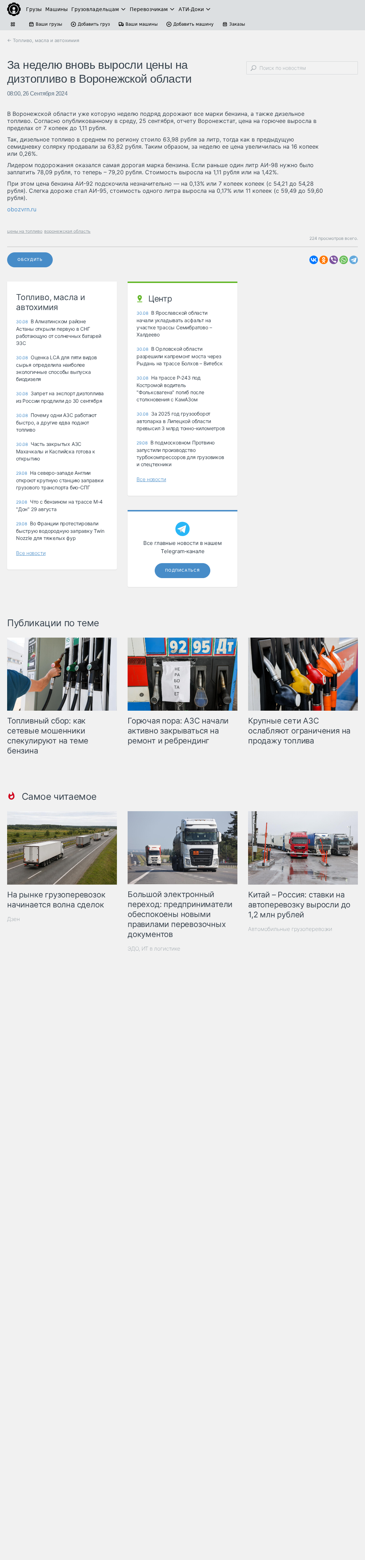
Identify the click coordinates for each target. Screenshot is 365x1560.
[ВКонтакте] (313, 260)
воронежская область (67, 231)
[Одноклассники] (323, 260)
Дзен (13, 919)
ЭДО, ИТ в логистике (154, 948)
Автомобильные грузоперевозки (290, 929)
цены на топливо (24, 231)
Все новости (31, 553)
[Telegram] (353, 260)
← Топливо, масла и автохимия (43, 40)
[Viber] (333, 260)
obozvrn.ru (21, 209)
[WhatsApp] (343, 260)
